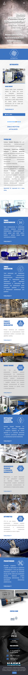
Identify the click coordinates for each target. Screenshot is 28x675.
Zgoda (14, 672)
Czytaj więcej (8, 109)
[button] (24, 54)
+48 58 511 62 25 (14, 655)
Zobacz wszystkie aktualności (13, 128)
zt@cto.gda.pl (13, 659)
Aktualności (14, 65)
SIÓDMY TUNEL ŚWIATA (11, 86)
